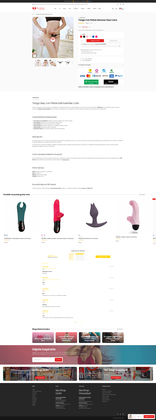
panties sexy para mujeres (44, 109)
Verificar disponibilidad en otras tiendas (88, 52)
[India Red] (41, 235)
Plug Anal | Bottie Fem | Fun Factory (88, 238)
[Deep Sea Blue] (7, 235)
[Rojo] (81, 37)
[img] (45, 266)
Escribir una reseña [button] (102, 256)
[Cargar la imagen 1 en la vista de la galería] (38, 63)
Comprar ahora (113, 40)
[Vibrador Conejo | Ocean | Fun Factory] (133, 231)
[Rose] (80, 235)
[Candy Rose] (43, 235)
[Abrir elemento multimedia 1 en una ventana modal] (52, 37)
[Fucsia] (96, 37)
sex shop (84, 188)
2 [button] (77, 322)
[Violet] (44, 235)
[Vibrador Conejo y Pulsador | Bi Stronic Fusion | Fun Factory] (59, 231)
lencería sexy (66, 159)
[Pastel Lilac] (154, 235)
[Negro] (84, 37)
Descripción (36, 97)
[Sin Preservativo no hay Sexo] (43, 337)
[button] (56, 8)
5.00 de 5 (56, 256)
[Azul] (93, 37)
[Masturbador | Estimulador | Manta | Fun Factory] (21, 231)
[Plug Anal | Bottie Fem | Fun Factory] (96, 231)
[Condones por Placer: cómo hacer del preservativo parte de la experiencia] (66, 337)
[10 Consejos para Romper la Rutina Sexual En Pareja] (113, 337)
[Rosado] (87, 37)
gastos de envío (88, 30)
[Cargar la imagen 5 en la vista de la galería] (67, 63)
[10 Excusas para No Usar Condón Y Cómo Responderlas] (89, 337)
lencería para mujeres (56, 188)
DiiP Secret (81, 17)
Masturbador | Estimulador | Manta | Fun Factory (17, 238)
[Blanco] (90, 37)
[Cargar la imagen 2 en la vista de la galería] (45, 63)
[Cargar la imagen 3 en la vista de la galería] (53, 63)
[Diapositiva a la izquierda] (25, 1)
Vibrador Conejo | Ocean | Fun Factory (126, 237)
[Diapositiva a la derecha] (131, 1)
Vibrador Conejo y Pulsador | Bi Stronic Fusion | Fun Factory (57, 238)
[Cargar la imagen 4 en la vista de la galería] (60, 63)
